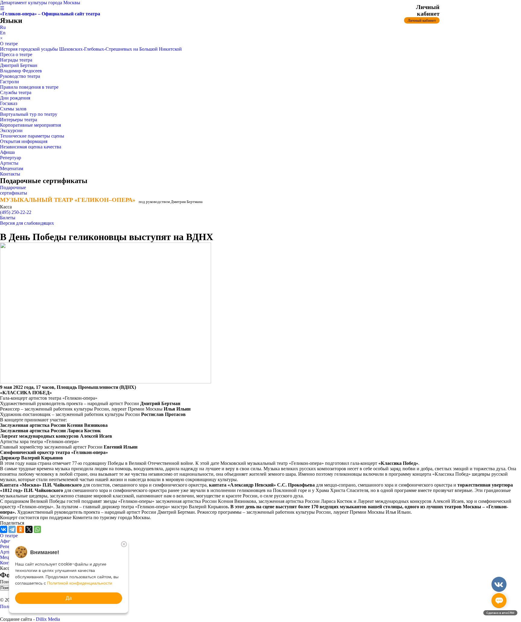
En (2, 32)
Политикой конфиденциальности (79, 583)
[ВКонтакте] (3, 529)
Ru (3, 27)
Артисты (9, 163)
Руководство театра (20, 76)
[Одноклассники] (20, 529)
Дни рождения (15, 97)
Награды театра (16, 59)
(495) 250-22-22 (15, 212)
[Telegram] (12, 529)
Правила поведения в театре (29, 87)
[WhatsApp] (37, 529)
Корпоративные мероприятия (30, 125)
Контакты (10, 173)
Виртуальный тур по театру (28, 114)
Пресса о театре (16, 54)
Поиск (7, 581)
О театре (9, 43)
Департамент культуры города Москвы (40, 2)
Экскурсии (11, 130)
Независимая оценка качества (30, 146)
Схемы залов (13, 108)
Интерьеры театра (18, 119)
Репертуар (10, 157)
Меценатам (11, 168)
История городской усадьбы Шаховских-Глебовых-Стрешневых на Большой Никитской (91, 49)
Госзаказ (8, 103)
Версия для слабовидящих (27, 223)
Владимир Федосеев (21, 70)
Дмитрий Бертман (18, 65)
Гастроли (9, 81)
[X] (29, 529)
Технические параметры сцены (32, 135)
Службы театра (15, 92)
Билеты (7, 217)
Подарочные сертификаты (13, 190)
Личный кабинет (422, 20)
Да (69, 598)
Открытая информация (23, 141)
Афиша (7, 152)
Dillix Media (48, 619)
